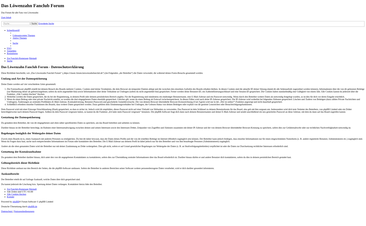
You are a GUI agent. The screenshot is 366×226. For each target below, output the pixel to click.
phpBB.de (32, 206)
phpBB (16, 201)
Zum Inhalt (6, 17)
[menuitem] (24, 35)
